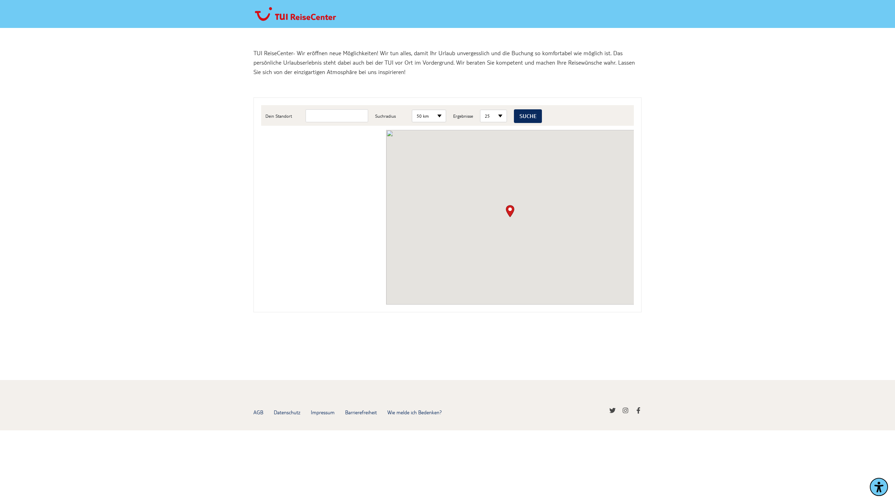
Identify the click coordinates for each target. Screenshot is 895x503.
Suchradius (385, 116)
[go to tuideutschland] (615, 412)
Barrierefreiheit (361, 412)
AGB (258, 412)
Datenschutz (287, 412)
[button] (510, 211)
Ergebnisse (463, 116)
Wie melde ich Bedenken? (414, 412)
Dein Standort (278, 116)
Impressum (323, 412)
